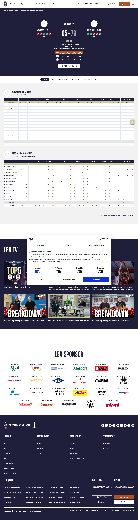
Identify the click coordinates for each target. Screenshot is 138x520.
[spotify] (132, 425)
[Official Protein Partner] (80, 368)
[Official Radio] (91, 404)
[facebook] (102, 425)
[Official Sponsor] (101, 368)
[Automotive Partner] (58, 368)
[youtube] (117, 425)
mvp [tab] (95, 79)
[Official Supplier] (101, 392)
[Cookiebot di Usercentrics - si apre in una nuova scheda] (101, 239)
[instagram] (106, 425)
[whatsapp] (128, 425)
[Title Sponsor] (14, 368)
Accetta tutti (96, 279)
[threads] (110, 425)
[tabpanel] (69, 153)
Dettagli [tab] (69, 245)
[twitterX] (121, 425)
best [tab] (53, 79)
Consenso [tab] (40, 245)
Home (6, 10)
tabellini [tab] (45, 79)
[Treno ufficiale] (80, 380)
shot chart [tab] (75, 79)
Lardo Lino (25, 95)
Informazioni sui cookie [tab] (97, 245)
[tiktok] (125, 425)
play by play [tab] (62, 79)
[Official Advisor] (112, 404)
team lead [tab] (86, 79)
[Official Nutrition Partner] (80, 392)
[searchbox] (69, 2)
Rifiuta (42, 279)
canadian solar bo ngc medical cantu (29, 10)
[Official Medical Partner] (58, 380)
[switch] (58, 271)
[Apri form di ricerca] (132, 3)
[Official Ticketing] (36, 392)
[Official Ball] (101, 380)
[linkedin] (113, 425)
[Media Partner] (25, 404)
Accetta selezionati (69, 279)
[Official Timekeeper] (58, 392)
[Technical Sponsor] (123, 380)
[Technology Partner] (36, 380)
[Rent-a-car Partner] (14, 392)
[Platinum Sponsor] (36, 368)
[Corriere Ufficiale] (123, 392)
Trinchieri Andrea (28, 156)
